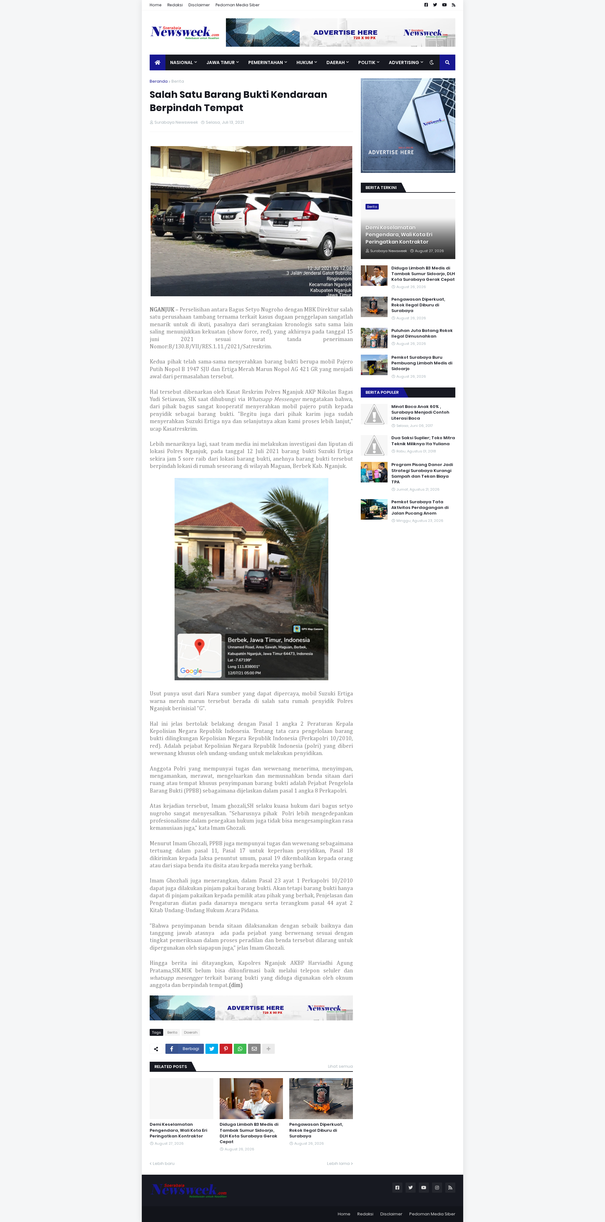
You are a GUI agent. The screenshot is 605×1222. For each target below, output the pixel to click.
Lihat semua (340, 1066)
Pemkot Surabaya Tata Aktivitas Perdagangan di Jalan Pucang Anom (419, 507)
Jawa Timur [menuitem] (220, 62)
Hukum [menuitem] (305, 62)
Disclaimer (199, 5)
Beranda (159, 81)
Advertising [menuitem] (404, 62)
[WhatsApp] (240, 1049)
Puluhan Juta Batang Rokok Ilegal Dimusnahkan (422, 333)
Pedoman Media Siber (238, 5)
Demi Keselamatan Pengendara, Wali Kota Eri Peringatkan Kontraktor (178, 1130)
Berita (177, 81)
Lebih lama (338, 1163)
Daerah (191, 1032)
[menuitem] (157, 62)
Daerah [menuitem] (335, 62)
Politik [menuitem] (366, 62)
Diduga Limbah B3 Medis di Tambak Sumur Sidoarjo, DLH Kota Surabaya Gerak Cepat (249, 1133)
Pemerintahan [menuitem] (265, 62)
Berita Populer (382, 392)
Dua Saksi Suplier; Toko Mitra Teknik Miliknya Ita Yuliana (423, 440)
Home (156, 5)
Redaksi (175, 5)
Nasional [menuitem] (181, 62)
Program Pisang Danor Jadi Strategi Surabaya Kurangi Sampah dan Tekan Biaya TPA (422, 473)
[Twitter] (211, 1049)
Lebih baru (164, 1163)
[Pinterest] (226, 1049)
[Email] (254, 1049)
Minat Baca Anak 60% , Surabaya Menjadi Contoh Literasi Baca (420, 412)
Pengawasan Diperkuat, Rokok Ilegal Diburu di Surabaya (316, 1130)
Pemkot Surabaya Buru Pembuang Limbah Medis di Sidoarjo (421, 363)
